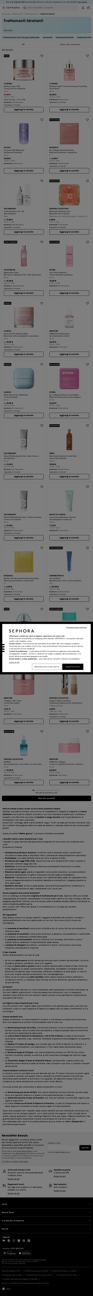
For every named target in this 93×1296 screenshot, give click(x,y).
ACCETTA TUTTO (73, 667)
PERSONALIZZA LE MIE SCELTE (46, 667)
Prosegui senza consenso (76, 627)
